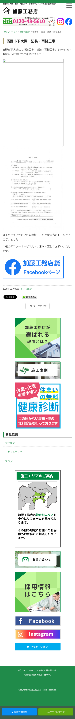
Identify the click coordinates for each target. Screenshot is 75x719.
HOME (6, 32)
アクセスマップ (13, 452)
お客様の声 (25, 32)
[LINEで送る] (29, 296)
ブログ (14, 32)
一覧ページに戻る (37, 306)
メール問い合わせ (57, 712)
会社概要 (10, 442)
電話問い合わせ (20, 712)
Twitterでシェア (38, 646)
